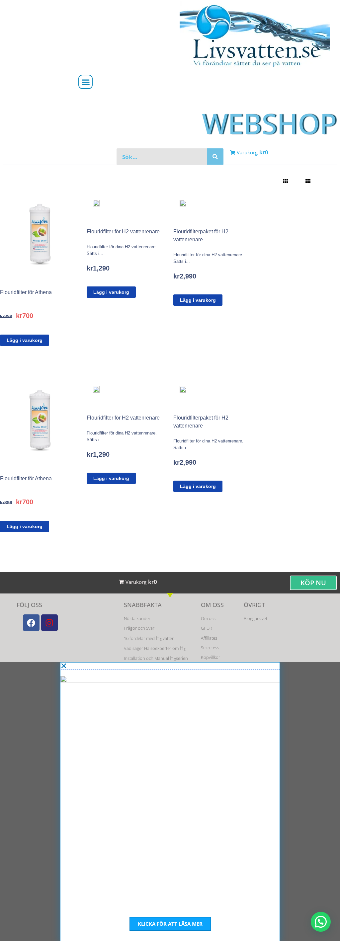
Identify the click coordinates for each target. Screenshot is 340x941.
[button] (85, 82)
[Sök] (215, 156)
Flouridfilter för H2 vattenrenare (123, 231)
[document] (170, 801)
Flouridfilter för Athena (26, 292)
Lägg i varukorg (24, 340)
